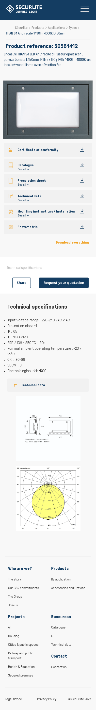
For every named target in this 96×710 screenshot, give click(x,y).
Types (73, 27)
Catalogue (58, 627)
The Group (15, 596)
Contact (59, 656)
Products (38, 27)
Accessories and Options (68, 587)
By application (61, 579)
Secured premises (20, 675)
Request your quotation (64, 282)
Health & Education (21, 666)
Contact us (58, 666)
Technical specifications (24, 267)
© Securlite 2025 (79, 698)
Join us (13, 605)
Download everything (72, 242)
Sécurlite (21, 27)
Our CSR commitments (23, 587)
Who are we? (20, 568)
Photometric (27, 227)
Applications (57, 27)
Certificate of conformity (37, 150)
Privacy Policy (46, 698)
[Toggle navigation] (84, 8)
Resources (61, 616)
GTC (54, 635)
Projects (16, 616)
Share (21, 282)
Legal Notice (13, 698)
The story (14, 579)
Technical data (33, 385)
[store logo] (24, 9)
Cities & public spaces (23, 644)
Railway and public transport (20, 655)
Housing (13, 635)
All (9, 627)
